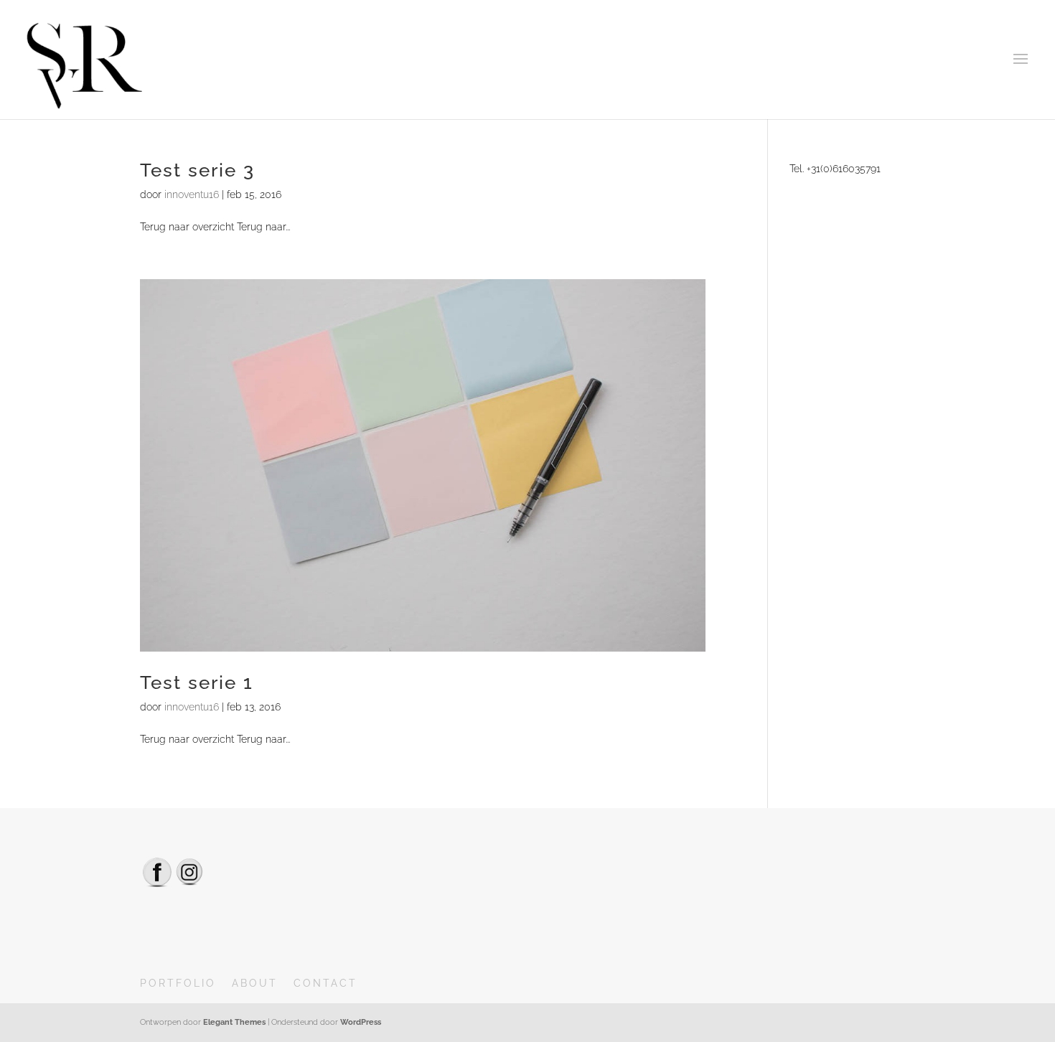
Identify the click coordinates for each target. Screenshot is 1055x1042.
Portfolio (178, 983)
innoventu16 (191, 194)
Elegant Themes (234, 1022)
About (255, 983)
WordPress (360, 1022)
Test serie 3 (197, 170)
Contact (325, 983)
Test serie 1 (196, 682)
